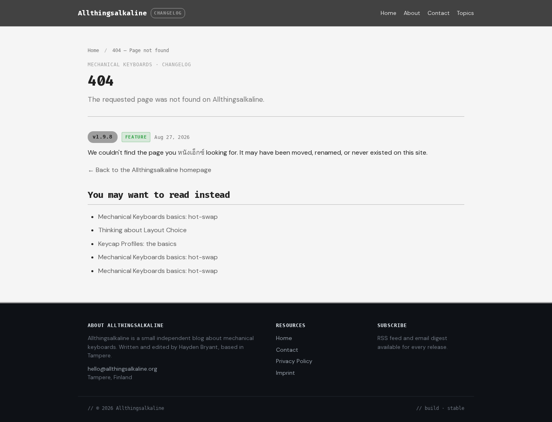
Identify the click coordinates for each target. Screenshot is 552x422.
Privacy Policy (294, 361)
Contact (439, 13)
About (412, 13)
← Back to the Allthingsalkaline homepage (149, 170)
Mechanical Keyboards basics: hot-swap (158, 216)
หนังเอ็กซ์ (191, 152)
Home (388, 13)
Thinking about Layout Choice (142, 230)
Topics (465, 13)
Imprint (285, 372)
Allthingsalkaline (112, 12)
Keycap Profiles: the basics (137, 243)
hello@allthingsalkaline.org (122, 368)
